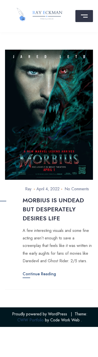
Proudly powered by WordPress (39, 314)
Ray (28, 189)
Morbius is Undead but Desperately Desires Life (53, 209)
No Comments (77, 189)
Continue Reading (39, 274)
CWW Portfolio (30, 320)
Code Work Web (65, 320)
